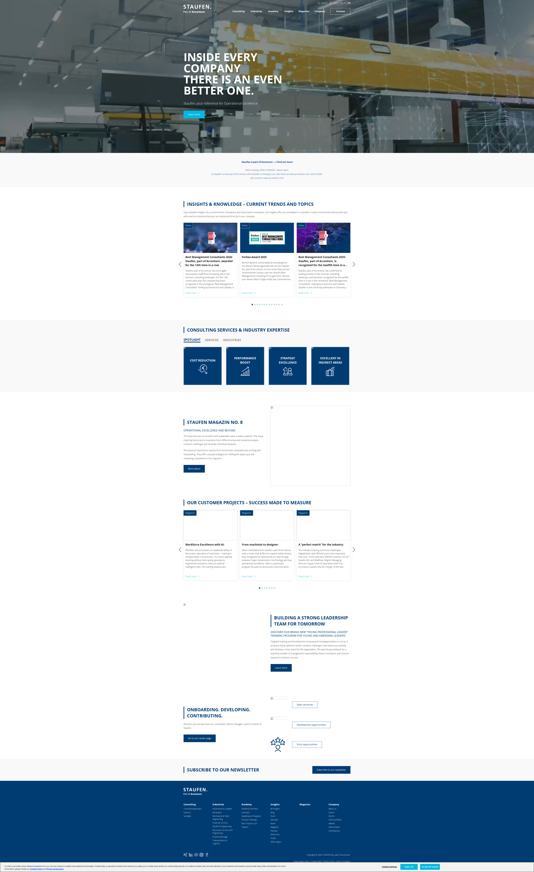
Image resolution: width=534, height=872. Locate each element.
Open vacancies (305, 704)
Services (187, 812)
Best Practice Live (249, 823)
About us (332, 808)
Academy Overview (250, 808)
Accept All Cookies (430, 866)
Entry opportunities (307, 744)
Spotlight (187, 816)
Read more (190, 292)
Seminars (246, 812)
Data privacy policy (302, 861)
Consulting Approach (193, 808)
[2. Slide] (252, 304)
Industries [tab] (232, 340)
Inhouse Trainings (249, 819)
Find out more (285, 162)
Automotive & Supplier (222, 808)
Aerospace (217, 812)
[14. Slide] (281, 304)
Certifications (334, 830)
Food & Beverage (220, 836)
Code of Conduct (343, 861)
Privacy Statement (55, 869)
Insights (288, 11)
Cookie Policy (316, 861)
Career (336, 3)
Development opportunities (311, 724)
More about (194, 468)
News (273, 823)
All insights (275, 808)
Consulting (239, 11)
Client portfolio (335, 819)
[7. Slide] (264, 304)
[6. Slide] (262, 304)
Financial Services (220, 822)
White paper (276, 841)
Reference (275, 834)
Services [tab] (212, 340)
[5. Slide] (259, 304)
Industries (256, 11)
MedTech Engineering (222, 826)
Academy (273, 11)
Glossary (274, 819)
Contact (340, 11)
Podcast (274, 830)
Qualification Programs (251, 816)
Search (324, 3)
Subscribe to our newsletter (331, 769)
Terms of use (329, 861)
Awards (332, 823)
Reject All (409, 866)
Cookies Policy (36, 869)
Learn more (194, 114)
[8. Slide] (267, 304)
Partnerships (334, 827)
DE (345, 3)
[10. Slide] (271, 304)
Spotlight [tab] (192, 340)
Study (273, 838)
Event (273, 816)
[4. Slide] (257, 304)
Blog (272, 812)
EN (349, 3)
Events (331, 816)
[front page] (197, 9)
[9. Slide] (269, 304)
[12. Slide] (276, 304)
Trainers (245, 827)
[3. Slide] (254, 304)
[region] (267, 867)
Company (320, 11)
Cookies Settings (389, 866)
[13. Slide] (279, 304)
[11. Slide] (274, 304)
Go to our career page (199, 738)
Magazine (304, 11)
